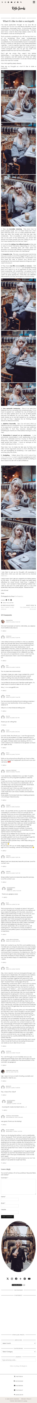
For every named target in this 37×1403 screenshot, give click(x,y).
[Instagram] (5, 2)
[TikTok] (14, 2)
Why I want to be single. (7, 607)
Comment (4, 1177)
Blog (24, 18)
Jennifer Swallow (12, 1070)
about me (6, 602)
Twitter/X (19, 1376)
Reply (4, 631)
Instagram (19, 1381)
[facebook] (16, 1278)
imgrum (8, 1051)
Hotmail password (12, 1115)
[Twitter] (2, 2)
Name (3, 1196)
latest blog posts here (7, 457)
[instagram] (12, 1278)
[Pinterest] (8, 2)
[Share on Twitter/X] (9, 600)
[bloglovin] (20, 1278)
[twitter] (8, 1278)
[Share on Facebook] (6, 600)
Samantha (9, 620)
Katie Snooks (18, 8)
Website (3, 1209)
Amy (7, 665)
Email (3, 1203)
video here (19, 444)
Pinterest (19, 1390)
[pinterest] (25, 1278)
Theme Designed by (18, 1401)
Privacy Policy (26, 1399)
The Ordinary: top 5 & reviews (28, 607)
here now (4, 575)
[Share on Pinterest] (11, 600)
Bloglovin (19, 1394)
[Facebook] (17, 2)
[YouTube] (11, 2)
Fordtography (19, 596)
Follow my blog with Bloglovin (18, 1366)
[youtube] (29, 1278)
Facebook (19, 1385)
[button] (34, 2)
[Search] (21, 2)
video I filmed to (17, 267)
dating (11, 602)
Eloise (8, 695)
